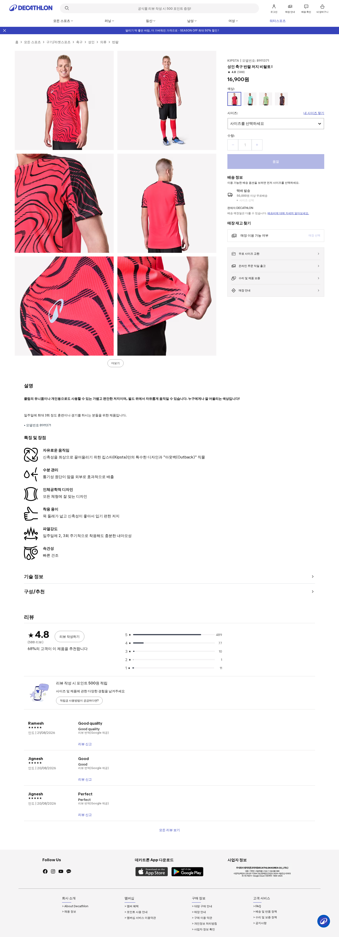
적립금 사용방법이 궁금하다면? (79, 700)
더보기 (115, 363)
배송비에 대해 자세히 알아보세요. (288, 213)
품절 (276, 161)
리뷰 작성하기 (69, 636)
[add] (256, 144)
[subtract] (232, 144)
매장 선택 (314, 235)
